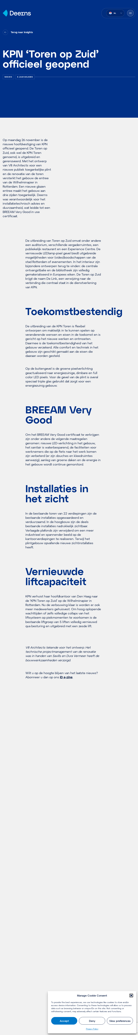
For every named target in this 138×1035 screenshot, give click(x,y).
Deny (92, 1020)
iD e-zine (66, 677)
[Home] (17, 13)
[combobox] (115, 13)
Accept (64, 1020)
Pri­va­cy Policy (92, 1029)
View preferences (119, 1020)
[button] (131, 995)
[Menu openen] (130, 13)
